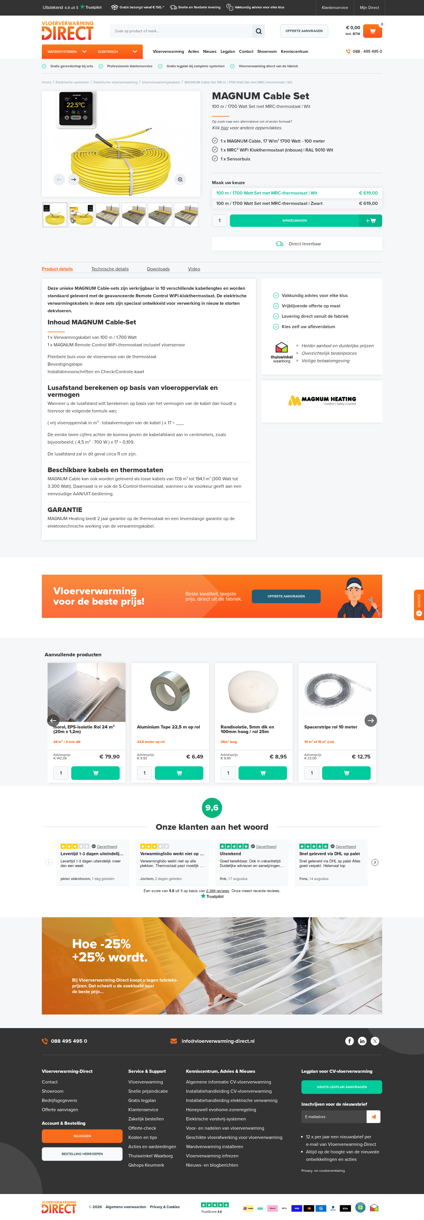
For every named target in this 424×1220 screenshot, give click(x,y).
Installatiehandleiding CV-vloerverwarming (229, 1091)
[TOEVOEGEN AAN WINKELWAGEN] (86, 773)
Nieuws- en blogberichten (212, 1165)
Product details (57, 269)
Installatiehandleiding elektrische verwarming (231, 1100)
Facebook (349, 1041)
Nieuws (210, 51)
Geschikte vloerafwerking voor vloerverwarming (234, 1137)
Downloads (158, 269)
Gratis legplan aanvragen (342, 1087)
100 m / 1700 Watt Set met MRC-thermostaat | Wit (297, 193)
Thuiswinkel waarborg (374, 1207)
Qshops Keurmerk (146, 1165)
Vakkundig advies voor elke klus (259, 7)
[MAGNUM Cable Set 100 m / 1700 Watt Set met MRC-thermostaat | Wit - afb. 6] (186, 215)
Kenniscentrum (294, 51)
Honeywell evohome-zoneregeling (221, 1110)
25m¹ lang (229, 742)
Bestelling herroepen (82, 1154)
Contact (246, 51)
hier (224, 128)
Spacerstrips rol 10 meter (330, 727)
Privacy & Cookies (165, 1207)
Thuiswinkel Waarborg (150, 1156)
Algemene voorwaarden (126, 1207)
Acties (193, 51)
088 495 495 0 (69, 1041)
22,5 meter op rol (151, 742)
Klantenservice (335, 7)
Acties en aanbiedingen (152, 1147)
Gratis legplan (142, 1100)
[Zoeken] (258, 31)
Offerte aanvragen (304, 31)
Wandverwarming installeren (214, 1147)
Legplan (228, 51)
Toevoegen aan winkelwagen (95, 773)
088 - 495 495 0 (367, 51)
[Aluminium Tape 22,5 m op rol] (170, 692)
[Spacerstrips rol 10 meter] (337, 692)
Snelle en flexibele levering (199, 7)
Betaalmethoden (297, 1207)
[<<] (53, 720)
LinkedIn (362, 1041)
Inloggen (82, 1136)
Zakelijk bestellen (146, 1119)
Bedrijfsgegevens (59, 1100)
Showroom (267, 51)
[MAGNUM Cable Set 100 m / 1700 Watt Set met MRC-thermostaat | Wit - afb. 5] (160, 215)
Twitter (375, 1041)
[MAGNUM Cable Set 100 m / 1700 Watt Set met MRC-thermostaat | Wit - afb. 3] (107, 215)
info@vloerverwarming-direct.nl (218, 1041)
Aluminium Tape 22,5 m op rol (168, 727)
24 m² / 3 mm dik (67, 742)
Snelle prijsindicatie (148, 1091)
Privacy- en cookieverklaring (323, 1171)
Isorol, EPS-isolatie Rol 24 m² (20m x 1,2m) (84, 729)
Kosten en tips (142, 1137)
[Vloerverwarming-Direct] (69, 30)
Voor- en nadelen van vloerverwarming (225, 1128)
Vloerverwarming (168, 51)
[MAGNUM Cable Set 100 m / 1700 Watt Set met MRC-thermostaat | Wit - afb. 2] (81, 215)
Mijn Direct (369, 7)
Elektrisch (108, 52)
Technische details (110, 269)
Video (194, 269)
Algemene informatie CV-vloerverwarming (228, 1082)
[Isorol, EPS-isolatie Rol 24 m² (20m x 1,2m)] (86, 692)
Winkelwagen (372, 30)
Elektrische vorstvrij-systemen (216, 1119)
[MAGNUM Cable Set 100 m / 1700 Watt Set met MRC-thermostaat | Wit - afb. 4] (134, 215)
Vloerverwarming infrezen (212, 1156)
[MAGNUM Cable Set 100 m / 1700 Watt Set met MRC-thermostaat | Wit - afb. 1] (121, 144)
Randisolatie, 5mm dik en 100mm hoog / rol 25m (247, 729)
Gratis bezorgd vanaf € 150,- (141, 7)
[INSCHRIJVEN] (373, 1116)
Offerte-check (142, 1128)
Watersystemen (62, 52)
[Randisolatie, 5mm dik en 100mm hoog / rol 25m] (254, 692)
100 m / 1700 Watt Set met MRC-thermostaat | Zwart (297, 203)
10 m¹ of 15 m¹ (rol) (319, 742)
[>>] (370, 720)
